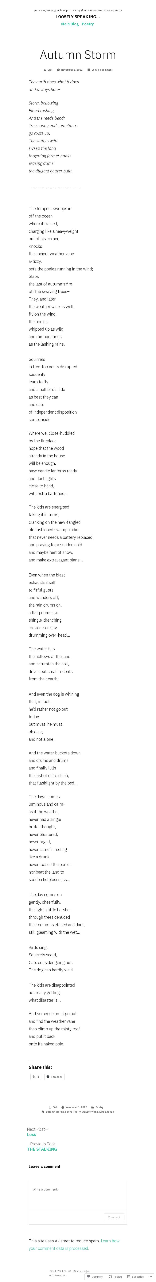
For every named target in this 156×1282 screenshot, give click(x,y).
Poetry (88, 24)
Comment (114, 1217)
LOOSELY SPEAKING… (78, 16)
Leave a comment (102, 69)
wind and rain (106, 1111)
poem (68, 1111)
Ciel (50, 69)
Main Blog (70, 24)
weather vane (90, 1111)
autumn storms (55, 1111)
